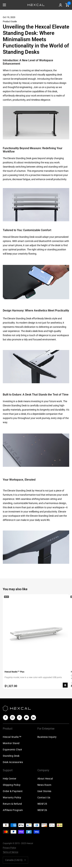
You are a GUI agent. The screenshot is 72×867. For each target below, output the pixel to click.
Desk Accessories (13, 762)
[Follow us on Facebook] (5, 717)
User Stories (44, 791)
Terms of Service (10, 852)
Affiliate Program (13, 810)
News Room (44, 784)
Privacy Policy (9, 848)
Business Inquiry (47, 737)
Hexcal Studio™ (12, 737)
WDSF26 (42, 810)
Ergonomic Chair (12, 749)
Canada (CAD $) (14, 860)
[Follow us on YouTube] (26, 717)
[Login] (60, 5)
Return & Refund (12, 803)
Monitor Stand (11, 743)
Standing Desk (11, 755)
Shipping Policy (12, 784)
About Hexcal (45, 778)
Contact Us (43, 797)
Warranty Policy (12, 797)
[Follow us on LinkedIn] (33, 717)
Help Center (9, 778)
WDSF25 (42, 803)
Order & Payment (13, 791)
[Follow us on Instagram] (12, 717)
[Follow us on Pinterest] (19, 717)
